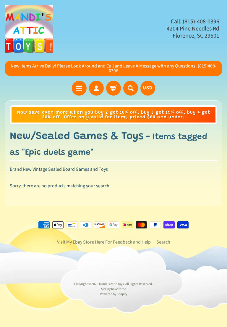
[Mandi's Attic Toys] (29, 29)
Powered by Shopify (113, 294)
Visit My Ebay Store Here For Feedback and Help (104, 242)
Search (163, 242)
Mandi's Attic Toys (111, 284)
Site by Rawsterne (113, 289)
